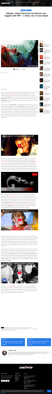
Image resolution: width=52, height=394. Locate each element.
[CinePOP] (5, 3)
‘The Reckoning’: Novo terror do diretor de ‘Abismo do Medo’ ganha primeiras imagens (13, 342)
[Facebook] (2, 381)
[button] (26, 6)
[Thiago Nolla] (14, 69)
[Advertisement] (26, 26)
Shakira (33, 114)
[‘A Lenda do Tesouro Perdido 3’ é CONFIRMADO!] (41, 93)
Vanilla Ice (12, 109)
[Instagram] (4, 381)
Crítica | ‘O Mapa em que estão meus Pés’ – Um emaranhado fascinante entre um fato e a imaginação (30, 381)
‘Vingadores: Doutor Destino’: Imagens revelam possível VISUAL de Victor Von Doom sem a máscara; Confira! (47, 112)
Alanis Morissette (13, 93)
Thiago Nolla (17, 69)
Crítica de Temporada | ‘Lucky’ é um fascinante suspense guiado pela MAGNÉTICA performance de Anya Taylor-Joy (29, 386)
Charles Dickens (27, 202)
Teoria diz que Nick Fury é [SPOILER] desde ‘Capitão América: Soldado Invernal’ (38, 342)
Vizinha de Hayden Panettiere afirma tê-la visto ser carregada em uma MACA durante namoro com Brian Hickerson (47, 52)
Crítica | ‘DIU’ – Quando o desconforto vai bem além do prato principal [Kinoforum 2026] (30, 376)
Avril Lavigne (13, 327)
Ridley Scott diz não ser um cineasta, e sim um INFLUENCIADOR (47, 45)
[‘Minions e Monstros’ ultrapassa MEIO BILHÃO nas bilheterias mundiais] (41, 57)
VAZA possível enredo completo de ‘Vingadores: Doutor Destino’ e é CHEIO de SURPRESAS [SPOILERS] (47, 88)
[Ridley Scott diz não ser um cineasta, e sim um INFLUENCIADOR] (41, 45)
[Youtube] (8, 381)
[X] (6, 381)
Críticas (25, 378)
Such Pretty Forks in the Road (6, 330)
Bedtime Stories (3, 161)
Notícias (29, 10)
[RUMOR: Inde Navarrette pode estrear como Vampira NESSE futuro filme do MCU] (41, 80)
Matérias (23, 10)
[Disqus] (19, 312)
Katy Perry (21, 98)
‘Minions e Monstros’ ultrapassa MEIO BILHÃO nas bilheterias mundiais (47, 58)
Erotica (30, 327)
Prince (28, 161)
